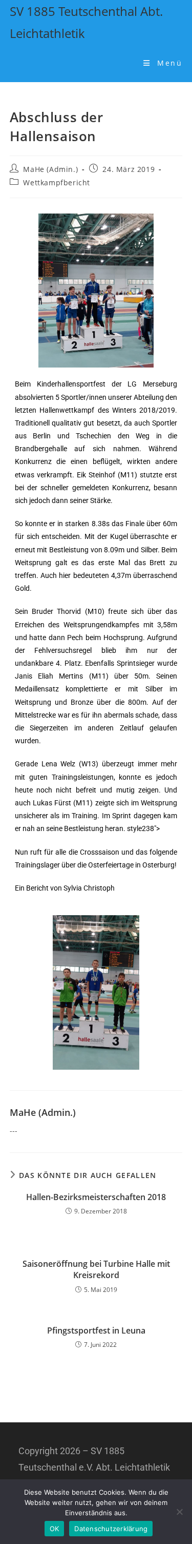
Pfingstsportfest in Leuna (96, 1330)
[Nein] (179, 1512)
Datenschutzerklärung (110, 1528)
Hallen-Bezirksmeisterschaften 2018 (96, 1197)
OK (54, 1528)
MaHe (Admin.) (50, 169)
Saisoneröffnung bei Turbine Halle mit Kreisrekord (96, 1269)
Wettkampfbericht (56, 182)
